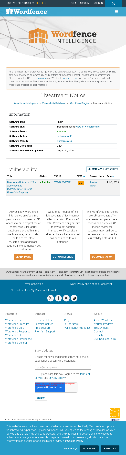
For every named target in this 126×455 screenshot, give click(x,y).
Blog (67, 320)
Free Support (42, 327)
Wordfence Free (14, 320)
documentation (39, 78)
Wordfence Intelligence (18, 339)
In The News (71, 324)
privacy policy (56, 377)
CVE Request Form (105, 339)
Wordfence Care (14, 327)
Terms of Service (33, 283)
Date (109, 176)
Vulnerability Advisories (77, 327)
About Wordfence (104, 320)
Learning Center (44, 324)
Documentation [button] (102, 257)
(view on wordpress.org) (87, 126)
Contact (98, 331)
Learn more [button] (23, 257)
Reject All (110, 448)
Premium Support (45, 331)
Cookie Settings (70, 448)
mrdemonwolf (64, 136)
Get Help (41, 3)
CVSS (79, 176)
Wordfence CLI (13, 335)
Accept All (89, 448)
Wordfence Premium (17, 324)
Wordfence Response (17, 331)
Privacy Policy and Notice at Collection (90, 283)
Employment (101, 327)
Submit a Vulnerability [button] (103, 169)
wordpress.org (64, 141)
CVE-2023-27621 (63, 182)
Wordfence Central (16, 342)
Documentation (43, 320)
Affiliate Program (103, 324)
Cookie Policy (75, 440)
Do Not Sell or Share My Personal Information (33, 290)
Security (98, 335)
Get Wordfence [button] (63, 257)
